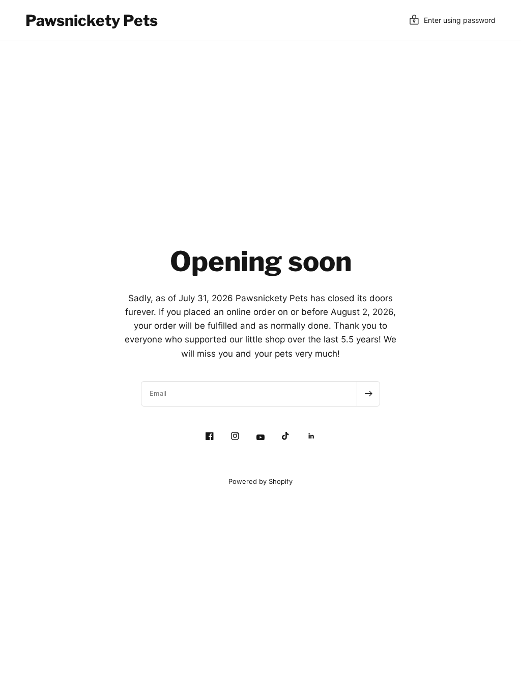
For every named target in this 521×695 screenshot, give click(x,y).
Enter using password (460, 20)
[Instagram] (235, 436)
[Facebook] (210, 436)
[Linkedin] (311, 436)
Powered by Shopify (260, 481)
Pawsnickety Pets (91, 20)
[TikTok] (286, 436)
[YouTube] (260, 437)
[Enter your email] (368, 394)
